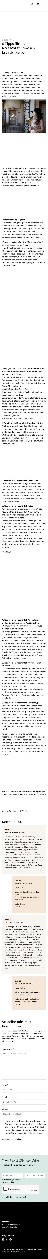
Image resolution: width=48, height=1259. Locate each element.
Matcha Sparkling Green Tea (15, 389)
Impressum (5, 1252)
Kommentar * (8, 1049)
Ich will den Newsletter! (14, 1197)
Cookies (23, 1252)
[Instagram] (32, 4)
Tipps (12, 40)
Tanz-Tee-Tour (38, 737)
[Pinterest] (37, 4)
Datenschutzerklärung (33, 1133)
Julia (7, 830)
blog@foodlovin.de (9, 1227)
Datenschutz (15, 1252)
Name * (5, 1085)
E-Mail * (5, 1097)
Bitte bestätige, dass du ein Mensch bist (11, 1181)
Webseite (6, 1109)
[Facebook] (34, 4)
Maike (8, 919)
